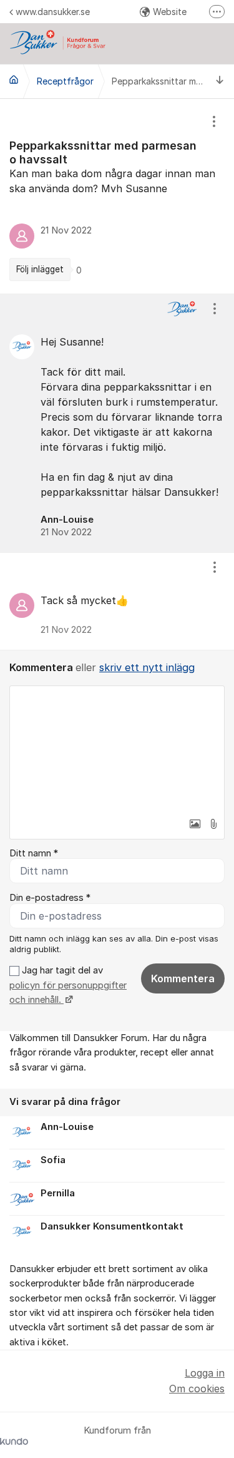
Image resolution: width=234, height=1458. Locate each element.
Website (170, 11)
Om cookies (197, 1388)
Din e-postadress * (49, 897)
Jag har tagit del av (68, 985)
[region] (117, 196)
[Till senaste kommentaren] (220, 81)
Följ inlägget (40, 269)
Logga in (205, 1373)
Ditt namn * (33, 853)
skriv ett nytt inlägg (147, 667)
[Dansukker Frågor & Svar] (13, 79)
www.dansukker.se (53, 11)
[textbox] (117, 748)
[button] (194, 823)
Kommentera (183, 978)
